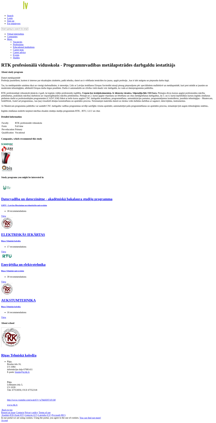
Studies (16, 57)
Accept (4, 420)
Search (10, 15)
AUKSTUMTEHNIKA (18, 300)
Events (16, 55)
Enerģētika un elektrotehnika (23, 264)
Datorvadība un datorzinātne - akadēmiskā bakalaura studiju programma (56, 199)
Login (10, 18)
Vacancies (17, 42)
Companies (12, 36)
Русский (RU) (59, 415)
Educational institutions (24, 47)
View (3, 216)
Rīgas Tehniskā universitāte (12, 271)
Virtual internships (15, 34)
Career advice (19, 52)
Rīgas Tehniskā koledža (11, 241)
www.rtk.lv (12, 405)
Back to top (6, 410)
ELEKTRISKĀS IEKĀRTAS (23, 234)
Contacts (20, 412)
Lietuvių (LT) (31, 415)
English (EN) (8, 415)
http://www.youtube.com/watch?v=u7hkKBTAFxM (31, 400)
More (10, 39)
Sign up (10, 21)
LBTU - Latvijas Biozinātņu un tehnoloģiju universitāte (24, 205)
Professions (18, 44)
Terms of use (45, 412)
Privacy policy (31, 412)
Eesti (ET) (19, 415)
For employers (13, 23)
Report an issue (8, 412)
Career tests (18, 50)
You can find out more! (90, 418)
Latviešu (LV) (44, 415)
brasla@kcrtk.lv (22, 372)
